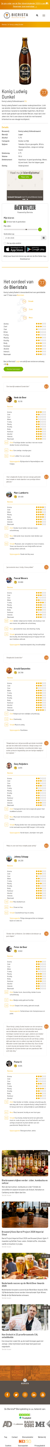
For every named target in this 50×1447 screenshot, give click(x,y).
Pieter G (18, 1061)
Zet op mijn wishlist (14, 243)
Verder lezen (6, 1195)
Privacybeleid (40, 1445)
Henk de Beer (20, 397)
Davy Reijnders (21, 763)
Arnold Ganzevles (22, 668)
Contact (15, 1437)
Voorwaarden (23, 1445)
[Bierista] (14, 16)
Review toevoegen (13, 369)
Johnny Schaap (21, 856)
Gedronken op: (9, 234)
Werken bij (42, 1437)
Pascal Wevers (21, 578)
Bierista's (20, 295)
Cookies (8, 1445)
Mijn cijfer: (7, 226)
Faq (5, 1437)
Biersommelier (27, 1437)
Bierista (4, 24)
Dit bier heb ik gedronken (16, 222)
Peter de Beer (20, 946)
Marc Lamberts (21, 492)
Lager (20, 134)
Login (18, 361)
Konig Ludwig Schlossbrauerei (29, 131)
